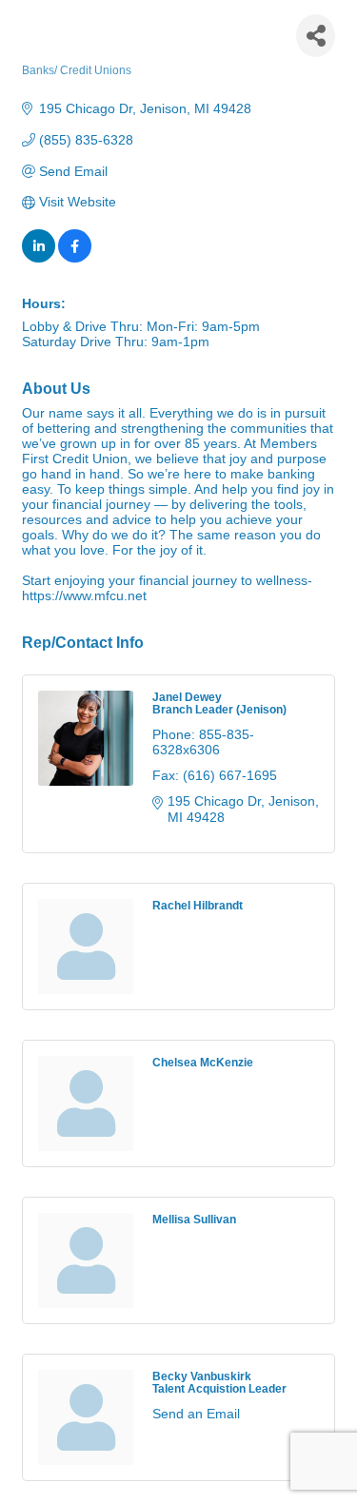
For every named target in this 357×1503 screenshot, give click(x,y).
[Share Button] (315, 35)
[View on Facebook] (74, 257)
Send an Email (196, 1413)
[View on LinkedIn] (38, 257)
